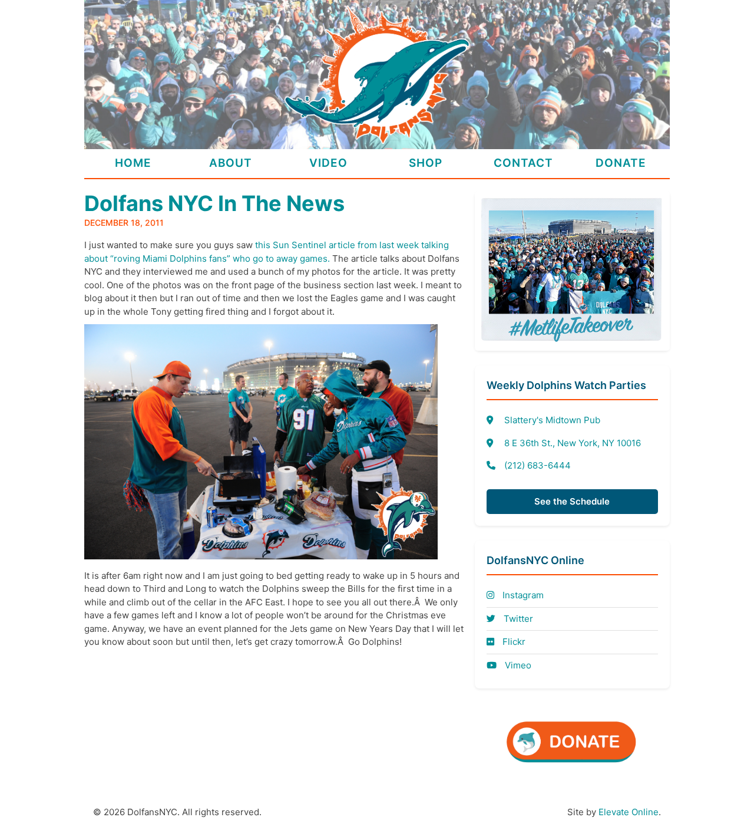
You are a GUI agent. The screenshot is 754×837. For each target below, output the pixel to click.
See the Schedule (572, 501)
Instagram (522, 595)
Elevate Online (628, 812)
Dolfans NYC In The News (214, 203)
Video (328, 163)
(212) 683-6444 (537, 465)
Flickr (512, 641)
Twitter (517, 618)
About (230, 163)
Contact (523, 163)
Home (133, 163)
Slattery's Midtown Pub (552, 420)
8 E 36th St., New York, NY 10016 (572, 443)
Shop (425, 163)
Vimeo (516, 665)
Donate (621, 163)
